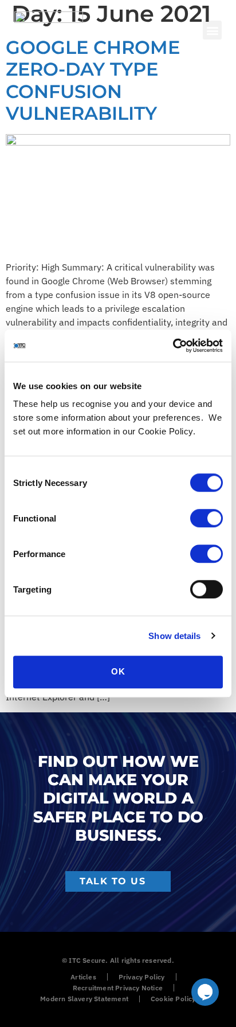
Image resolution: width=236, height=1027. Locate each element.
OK (118, 671)
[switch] (206, 518)
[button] (212, 30)
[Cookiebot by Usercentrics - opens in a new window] (173, 345)
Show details (174, 636)
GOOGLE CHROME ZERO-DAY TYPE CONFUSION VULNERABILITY (93, 80)
